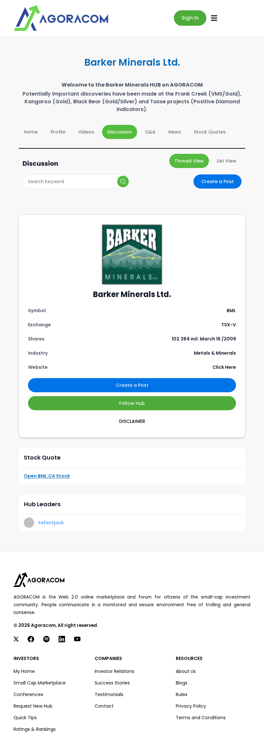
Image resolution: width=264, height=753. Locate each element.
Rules (181, 694)
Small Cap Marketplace (40, 683)
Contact (104, 706)
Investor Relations (114, 671)
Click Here (224, 367)
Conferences (28, 694)
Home (31, 132)
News (174, 132)
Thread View (189, 161)
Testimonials (109, 694)
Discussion (119, 132)
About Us (186, 671)
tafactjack (51, 522)
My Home (24, 671)
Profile (58, 132)
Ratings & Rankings (35, 729)
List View (226, 161)
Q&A (150, 132)
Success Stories (112, 683)
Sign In (190, 18)
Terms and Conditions (201, 717)
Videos (86, 132)
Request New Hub (33, 706)
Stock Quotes (210, 132)
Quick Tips (25, 717)
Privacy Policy (191, 706)
